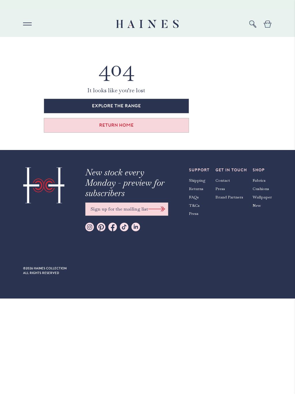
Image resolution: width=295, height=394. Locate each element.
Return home (116, 125)
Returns (196, 188)
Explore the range (116, 105)
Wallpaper (262, 197)
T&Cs (194, 205)
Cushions (261, 188)
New (257, 205)
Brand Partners (229, 197)
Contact (222, 180)
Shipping (197, 180)
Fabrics (259, 180)
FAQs (194, 197)
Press (193, 213)
